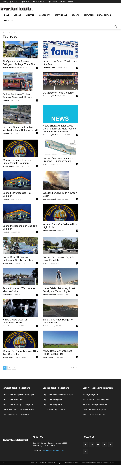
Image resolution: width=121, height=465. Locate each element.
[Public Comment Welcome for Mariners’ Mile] (20, 276)
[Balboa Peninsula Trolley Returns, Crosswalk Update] (20, 81)
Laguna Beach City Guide (52, 404)
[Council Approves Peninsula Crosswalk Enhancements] (60, 147)
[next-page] (14, 368)
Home (5, 33)
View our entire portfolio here (94, 414)
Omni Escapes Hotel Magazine (94, 409)
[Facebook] (85, 444)
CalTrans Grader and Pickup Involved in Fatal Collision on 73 (20, 128)
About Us (34, 463)
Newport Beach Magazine (13, 399)
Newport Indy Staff (9, 67)
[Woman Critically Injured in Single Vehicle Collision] (20, 148)
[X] (85, 451)
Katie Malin (47, 326)
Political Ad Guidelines (71, 463)
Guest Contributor (49, 67)
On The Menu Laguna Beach (54, 409)
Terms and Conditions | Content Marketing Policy (97, 463)
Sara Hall (6, 100)
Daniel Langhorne (49, 357)
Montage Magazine (90, 394)
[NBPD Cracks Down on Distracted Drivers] (20, 308)
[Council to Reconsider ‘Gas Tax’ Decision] (20, 213)
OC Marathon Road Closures (58, 92)
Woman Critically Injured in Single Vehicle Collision (17, 161)
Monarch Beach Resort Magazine (96, 399)
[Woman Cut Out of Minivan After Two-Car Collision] (20, 339)
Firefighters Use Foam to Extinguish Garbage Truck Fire (19, 63)
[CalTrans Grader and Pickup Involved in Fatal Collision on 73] (20, 114)
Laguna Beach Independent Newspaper (58, 394)
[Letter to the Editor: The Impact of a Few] (60, 49)
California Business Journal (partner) (16, 414)
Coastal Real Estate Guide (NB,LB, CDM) (18, 409)
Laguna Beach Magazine (52, 399)
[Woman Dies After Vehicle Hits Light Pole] (60, 212)
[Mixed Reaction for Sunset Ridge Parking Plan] (60, 339)
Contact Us (51, 463)
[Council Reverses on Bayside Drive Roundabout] (60, 245)
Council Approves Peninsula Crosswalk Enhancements (58, 159)
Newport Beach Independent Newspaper (18, 394)
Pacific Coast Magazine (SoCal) (95, 404)
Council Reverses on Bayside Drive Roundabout (58, 259)
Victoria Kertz (7, 294)
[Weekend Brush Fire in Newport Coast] (60, 180)
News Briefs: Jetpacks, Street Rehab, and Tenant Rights (59, 290)
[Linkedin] (98, 444)
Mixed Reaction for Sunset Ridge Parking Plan (57, 352)
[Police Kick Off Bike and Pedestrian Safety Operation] (20, 245)
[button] (115, 26)
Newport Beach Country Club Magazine (18, 404)
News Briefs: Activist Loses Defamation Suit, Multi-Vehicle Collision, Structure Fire (59, 128)
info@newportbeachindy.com (53, 450)
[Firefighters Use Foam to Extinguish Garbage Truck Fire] (20, 49)
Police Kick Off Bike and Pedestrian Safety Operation (18, 259)
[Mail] (104, 444)
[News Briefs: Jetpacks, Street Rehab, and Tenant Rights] (60, 276)
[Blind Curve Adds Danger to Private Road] (60, 308)
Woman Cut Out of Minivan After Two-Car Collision (20, 353)
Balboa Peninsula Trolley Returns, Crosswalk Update (17, 96)
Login (59, 463)
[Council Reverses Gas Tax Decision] (20, 180)
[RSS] (110, 444)
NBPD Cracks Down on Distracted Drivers (15, 321)
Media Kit (43, 463)
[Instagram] (91, 444)
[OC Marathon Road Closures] (60, 81)
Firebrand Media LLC (51, 445)
